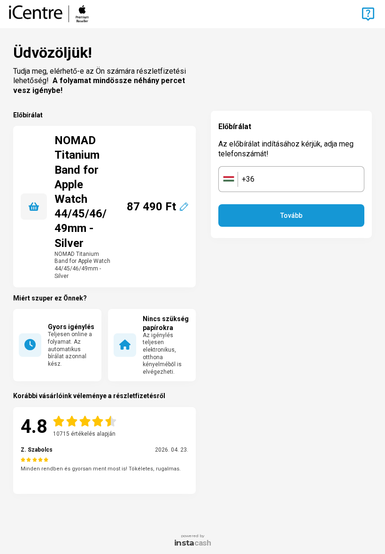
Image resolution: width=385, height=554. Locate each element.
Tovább (291, 215)
